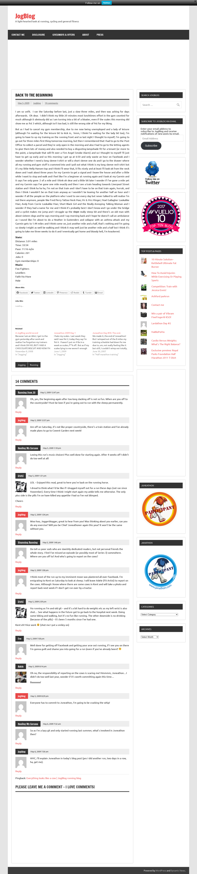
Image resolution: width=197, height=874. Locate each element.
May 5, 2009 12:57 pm (40, 420)
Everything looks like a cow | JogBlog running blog (53, 778)
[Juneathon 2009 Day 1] (73, 343)
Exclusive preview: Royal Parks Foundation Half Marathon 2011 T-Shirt (164, 354)
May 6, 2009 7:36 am (39, 751)
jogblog (37, 103)
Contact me (18, 34)
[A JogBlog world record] (34, 343)
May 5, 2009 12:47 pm (49, 392)
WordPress (161, 870)
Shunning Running (28, 542)
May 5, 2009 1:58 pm (39, 570)
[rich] (20, 475)
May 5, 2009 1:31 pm (37, 475)
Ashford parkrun (160, 296)
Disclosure (38, 34)
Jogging (22, 364)
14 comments (51, 103)
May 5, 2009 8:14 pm (37, 666)
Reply (18, 411)
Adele (21, 666)
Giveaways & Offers (63, 34)
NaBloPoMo (158, 331)
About (85, 34)
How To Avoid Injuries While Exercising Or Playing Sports (166, 276)
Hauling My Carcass (28, 448)
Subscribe (151, 145)
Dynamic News (178, 870)
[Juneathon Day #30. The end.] (111, 343)
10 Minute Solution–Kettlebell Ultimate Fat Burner (163, 263)
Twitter (106, 2)
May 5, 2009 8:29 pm (39, 696)
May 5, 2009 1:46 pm (52, 542)
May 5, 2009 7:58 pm (35, 638)
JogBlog (25, 16)
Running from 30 (26, 392)
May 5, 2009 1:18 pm (52, 448)
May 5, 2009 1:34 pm (39, 514)
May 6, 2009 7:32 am (52, 723)
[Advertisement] (98, 62)
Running (34, 364)
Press (100, 34)
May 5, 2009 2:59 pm (37, 601)
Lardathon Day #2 (161, 323)
